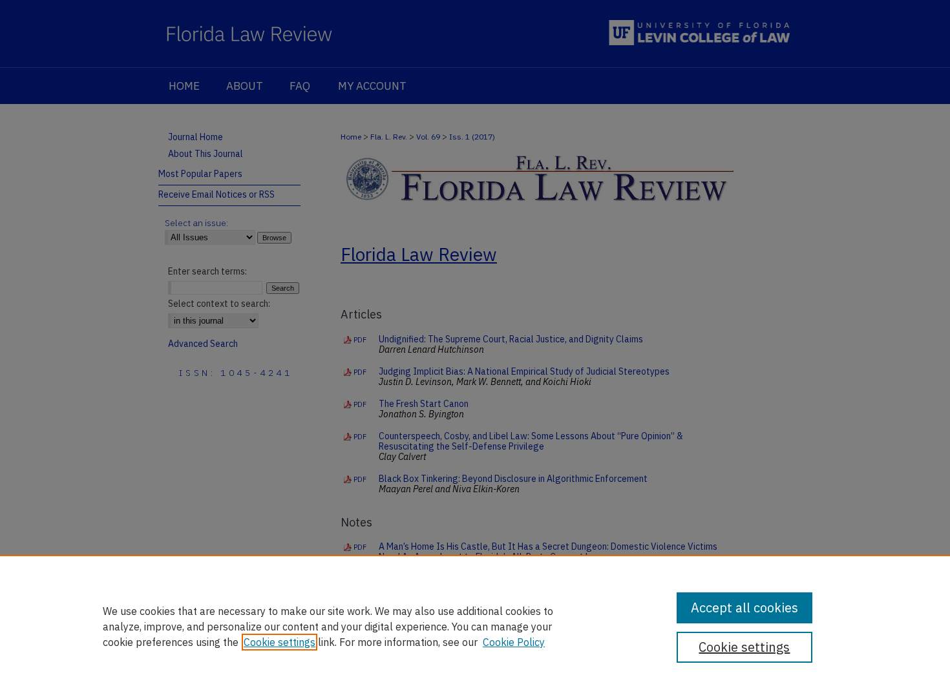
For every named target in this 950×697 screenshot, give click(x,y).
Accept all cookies (744, 607)
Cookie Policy (514, 642)
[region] (475, 626)
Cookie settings (279, 642)
